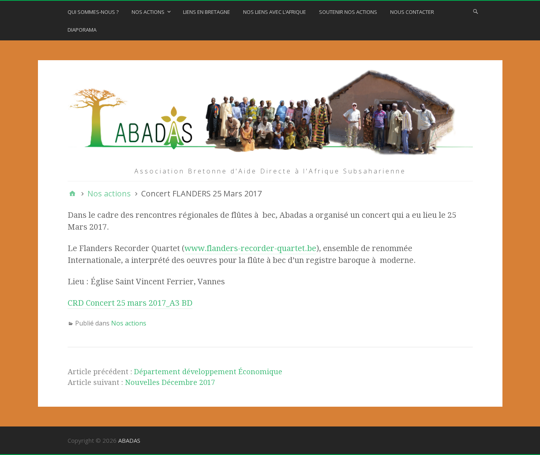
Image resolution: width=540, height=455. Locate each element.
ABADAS (129, 440)
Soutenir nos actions (348, 11)
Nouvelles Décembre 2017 (170, 382)
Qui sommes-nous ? (93, 11)
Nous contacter (412, 11)
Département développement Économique (208, 371)
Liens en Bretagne (206, 11)
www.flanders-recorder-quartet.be (250, 248)
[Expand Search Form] (475, 11)
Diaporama (82, 29)
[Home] (72, 194)
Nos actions (148, 11)
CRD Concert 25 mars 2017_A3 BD (130, 303)
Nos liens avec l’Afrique (274, 11)
